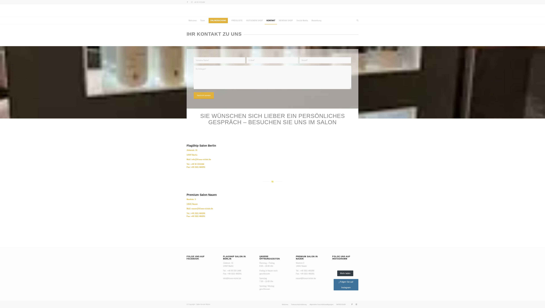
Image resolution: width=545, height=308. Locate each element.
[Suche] (356, 20)
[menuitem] (192, 20)
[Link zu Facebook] (187, 2)
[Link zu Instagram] (192, 2)
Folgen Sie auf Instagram (346, 285)
